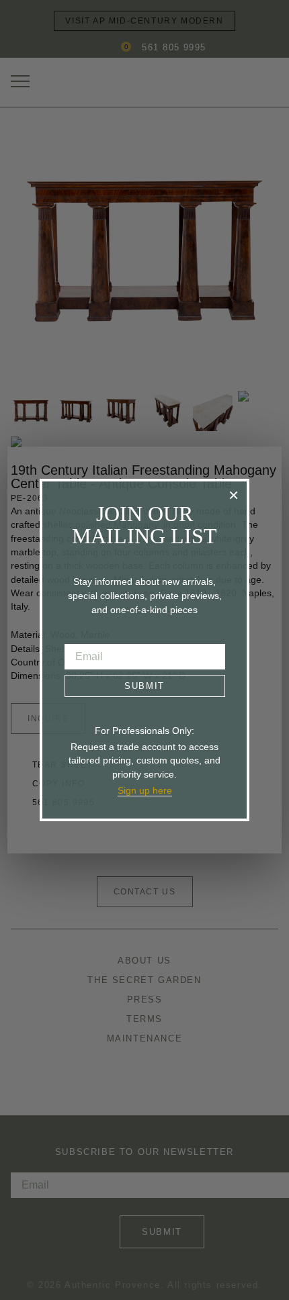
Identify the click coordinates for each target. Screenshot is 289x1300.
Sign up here (145, 790)
